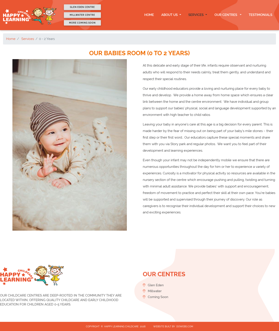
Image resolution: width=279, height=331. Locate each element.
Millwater (154, 291)
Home (149, 15)
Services (196, 15)
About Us (170, 15)
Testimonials (260, 15)
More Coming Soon (82, 23)
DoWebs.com (184, 326)
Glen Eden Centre (82, 7)
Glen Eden (155, 285)
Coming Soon (157, 297)
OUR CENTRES (226, 15)
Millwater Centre (82, 15)
